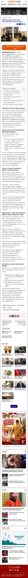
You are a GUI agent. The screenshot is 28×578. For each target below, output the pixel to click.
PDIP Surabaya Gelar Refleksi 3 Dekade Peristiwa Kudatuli (19, 377)
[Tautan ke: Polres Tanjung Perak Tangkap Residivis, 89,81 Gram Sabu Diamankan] (5, 521)
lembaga (4, 83)
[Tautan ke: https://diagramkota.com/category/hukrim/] (25, 490)
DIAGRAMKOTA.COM (8, 52)
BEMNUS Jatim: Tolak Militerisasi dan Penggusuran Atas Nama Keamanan (7, 332)
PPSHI (4, 307)
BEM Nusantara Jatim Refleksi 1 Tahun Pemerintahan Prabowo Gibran (19, 332)
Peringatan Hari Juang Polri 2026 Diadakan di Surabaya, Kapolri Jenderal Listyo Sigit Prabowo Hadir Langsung (17, 482)
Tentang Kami (17, 574)
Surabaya (21, 67)
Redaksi (22, 574)
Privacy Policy (9, 575)
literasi (16, 282)
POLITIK (3, 24)
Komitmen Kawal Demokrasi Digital (13, 104)
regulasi (17, 250)
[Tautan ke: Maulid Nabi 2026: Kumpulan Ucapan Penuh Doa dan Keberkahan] (14, 538)
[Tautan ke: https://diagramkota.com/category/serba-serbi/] (25, 528)
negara (7, 286)
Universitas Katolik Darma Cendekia (11, 309)
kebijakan (14, 224)
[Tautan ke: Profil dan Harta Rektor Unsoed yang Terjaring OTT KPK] (5, 514)
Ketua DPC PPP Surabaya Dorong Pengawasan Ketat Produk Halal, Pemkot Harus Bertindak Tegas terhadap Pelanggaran (20, 389)
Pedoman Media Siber (17, 575)
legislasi (18, 275)
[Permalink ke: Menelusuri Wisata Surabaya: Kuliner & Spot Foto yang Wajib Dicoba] (8, 395)
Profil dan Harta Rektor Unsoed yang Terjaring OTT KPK (16, 513)
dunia (24, 192)
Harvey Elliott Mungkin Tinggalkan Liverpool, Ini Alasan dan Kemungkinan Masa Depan (17, 551)
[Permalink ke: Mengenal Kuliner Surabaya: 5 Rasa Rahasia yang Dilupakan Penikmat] (8, 372)
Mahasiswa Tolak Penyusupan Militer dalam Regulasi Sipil (13, 101)
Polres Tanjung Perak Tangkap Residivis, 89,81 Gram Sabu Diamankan (17, 520)
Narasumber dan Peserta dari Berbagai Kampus (12, 94)
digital (14, 74)
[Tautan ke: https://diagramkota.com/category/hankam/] (25, 452)
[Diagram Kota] (14, 1)
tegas (21, 206)
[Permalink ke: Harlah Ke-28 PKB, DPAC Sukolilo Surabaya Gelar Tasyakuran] (8, 384)
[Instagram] (15, 316)
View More (14, 406)
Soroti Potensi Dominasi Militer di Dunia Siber (12, 97)
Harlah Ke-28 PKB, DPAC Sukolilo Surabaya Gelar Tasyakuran (7, 389)
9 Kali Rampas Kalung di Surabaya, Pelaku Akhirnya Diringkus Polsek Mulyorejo (13, 509)
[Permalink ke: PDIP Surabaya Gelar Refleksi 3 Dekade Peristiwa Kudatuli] (20, 372)
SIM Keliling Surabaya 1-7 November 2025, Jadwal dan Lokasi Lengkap (20, 322)
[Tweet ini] (20, 24)
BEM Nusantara (11, 56)
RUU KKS (9, 307)
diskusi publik (13, 58)
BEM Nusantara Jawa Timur (9, 305)
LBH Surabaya (16, 146)
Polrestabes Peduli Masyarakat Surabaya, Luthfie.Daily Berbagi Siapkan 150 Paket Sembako (12, 471)
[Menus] (2, 1)
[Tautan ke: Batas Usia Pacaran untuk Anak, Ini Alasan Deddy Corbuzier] (5, 559)
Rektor (14, 141)
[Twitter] (13, 316)
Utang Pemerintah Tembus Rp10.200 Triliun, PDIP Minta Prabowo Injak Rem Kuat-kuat (7, 366)
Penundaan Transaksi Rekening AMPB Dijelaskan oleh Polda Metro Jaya (17, 475)
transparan (5, 206)
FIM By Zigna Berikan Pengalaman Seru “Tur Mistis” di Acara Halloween (7, 322)
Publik (6, 146)
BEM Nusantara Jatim (15, 292)
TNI (16, 200)
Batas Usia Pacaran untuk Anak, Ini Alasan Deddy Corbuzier (16, 558)
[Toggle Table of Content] (23, 89)
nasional (8, 301)
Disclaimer (3, 575)
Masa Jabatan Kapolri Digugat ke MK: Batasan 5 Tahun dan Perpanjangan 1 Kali (7, 354)
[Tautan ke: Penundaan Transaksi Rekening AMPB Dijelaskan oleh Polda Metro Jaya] (5, 476)
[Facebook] (10, 316)
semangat (19, 186)
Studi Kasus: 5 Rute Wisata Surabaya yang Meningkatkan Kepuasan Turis (20, 366)
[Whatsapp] (25, 24)
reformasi (5, 188)
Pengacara (20, 144)
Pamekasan (16, 163)
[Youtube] (18, 316)
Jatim (17, 56)
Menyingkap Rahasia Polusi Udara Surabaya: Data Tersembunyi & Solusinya (19, 354)
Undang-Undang (17, 61)
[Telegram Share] (22, 24)
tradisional (15, 116)
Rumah (4, 67)
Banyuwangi (6, 118)
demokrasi (10, 84)
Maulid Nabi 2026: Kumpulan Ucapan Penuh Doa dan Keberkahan (13, 547)
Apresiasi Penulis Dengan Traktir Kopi (14, 47)
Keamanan (5, 63)
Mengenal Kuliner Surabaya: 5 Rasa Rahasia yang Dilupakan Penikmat (7, 377)
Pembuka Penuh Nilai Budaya (12, 91)
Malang (15, 165)
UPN (3, 161)
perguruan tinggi (16, 158)
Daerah (4, 119)
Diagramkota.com (9, 574)
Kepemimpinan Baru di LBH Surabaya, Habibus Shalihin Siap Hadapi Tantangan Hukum (7, 336)
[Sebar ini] (17, 24)
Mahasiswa (11, 54)
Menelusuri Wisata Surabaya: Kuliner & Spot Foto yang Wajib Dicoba (7, 401)
